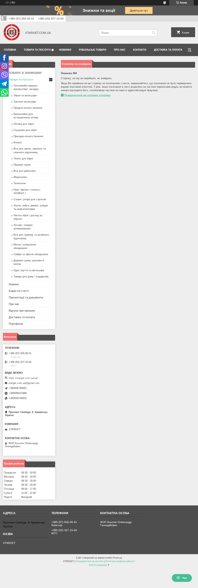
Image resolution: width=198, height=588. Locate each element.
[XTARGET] (11, 33)
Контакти (139, 49)
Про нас (119, 49)
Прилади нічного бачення (28, 136)
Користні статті (19, 290)
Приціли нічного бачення (28, 107)
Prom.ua (117, 557)
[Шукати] (153, 32)
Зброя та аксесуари (25, 95)
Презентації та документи (26, 297)
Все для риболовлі (25, 170)
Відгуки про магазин (22, 310)
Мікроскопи (20, 177)
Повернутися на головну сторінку (87, 95)
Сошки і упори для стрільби (30, 199)
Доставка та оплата (168, 49)
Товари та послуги (37, 49)
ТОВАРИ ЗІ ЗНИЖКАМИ (25, 72)
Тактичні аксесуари (25, 101)
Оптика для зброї (24, 123)
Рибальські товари (92, 49)
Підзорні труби (22, 164)
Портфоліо (16, 323)
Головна (10, 49)
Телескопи (20, 183)
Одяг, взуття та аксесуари (29, 270)
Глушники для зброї (25, 130)
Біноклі (18, 142)
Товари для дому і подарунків (31, 276)
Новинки (65, 49)
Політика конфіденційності (120, 561)
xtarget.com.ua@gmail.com (24, 383)
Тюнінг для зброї (23, 158)
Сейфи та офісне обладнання (31, 254)
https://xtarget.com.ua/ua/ (23, 378)
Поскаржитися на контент (89, 561)
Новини (14, 284)
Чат (184, 577)
